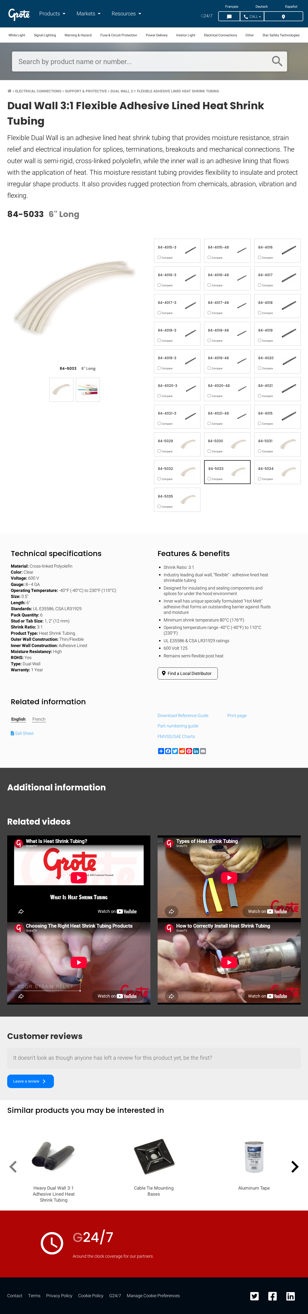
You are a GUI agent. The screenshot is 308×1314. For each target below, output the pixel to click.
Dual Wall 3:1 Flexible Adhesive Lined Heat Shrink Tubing (164, 91)
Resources (124, 14)
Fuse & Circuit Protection (118, 35)
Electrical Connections (220, 35)
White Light (16, 35)
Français (231, 7)
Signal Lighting (45, 35)
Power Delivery (157, 35)
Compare (154, 777)
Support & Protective (86, 91)
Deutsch (262, 7)
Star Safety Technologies (281, 35)
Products (50, 14)
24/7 (206, 16)
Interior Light (185, 35)
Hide (291, 629)
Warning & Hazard (78, 35)
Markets (86, 14)
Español (291, 7)
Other (249, 35)
